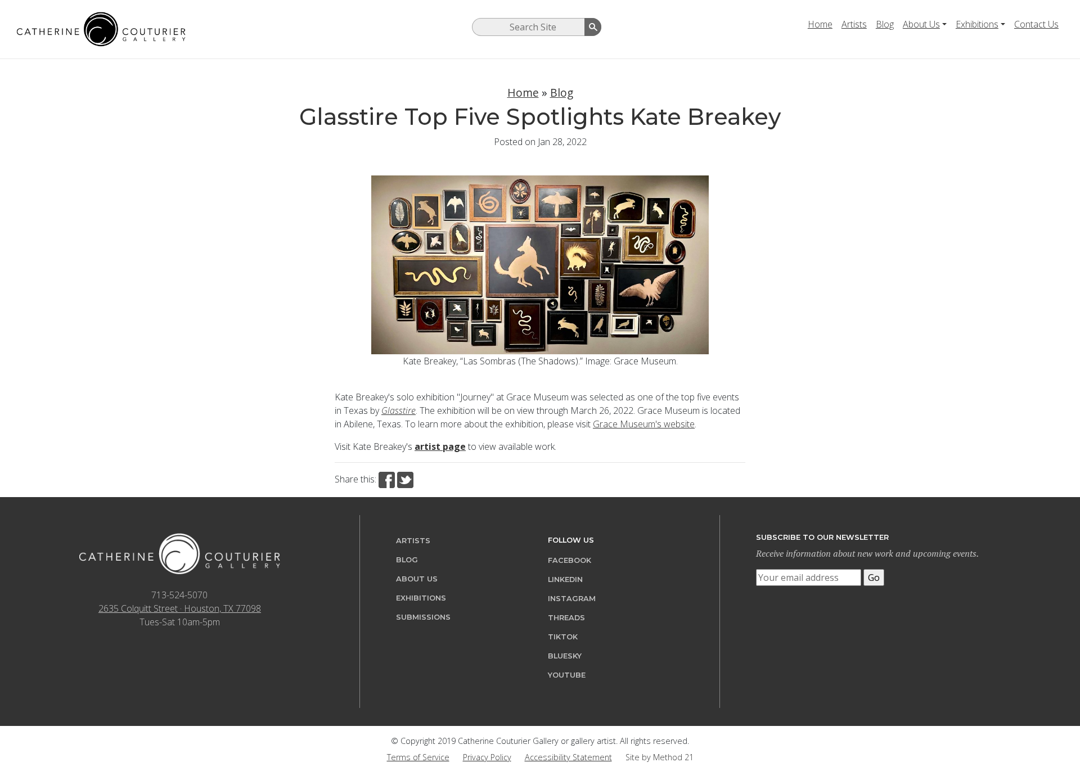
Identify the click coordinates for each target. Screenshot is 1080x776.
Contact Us (1036, 24)
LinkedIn (565, 579)
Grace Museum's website (644, 424)
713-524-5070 (179, 595)
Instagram (572, 598)
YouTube (567, 675)
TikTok (563, 637)
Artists (854, 24)
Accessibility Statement (568, 757)
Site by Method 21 (660, 757)
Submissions (423, 617)
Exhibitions (977, 24)
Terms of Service (418, 757)
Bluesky (565, 656)
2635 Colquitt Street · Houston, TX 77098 (179, 608)
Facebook (569, 560)
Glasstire (398, 410)
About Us (921, 24)
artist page (440, 446)
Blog (885, 24)
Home (820, 24)
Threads (566, 617)
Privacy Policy (487, 757)
